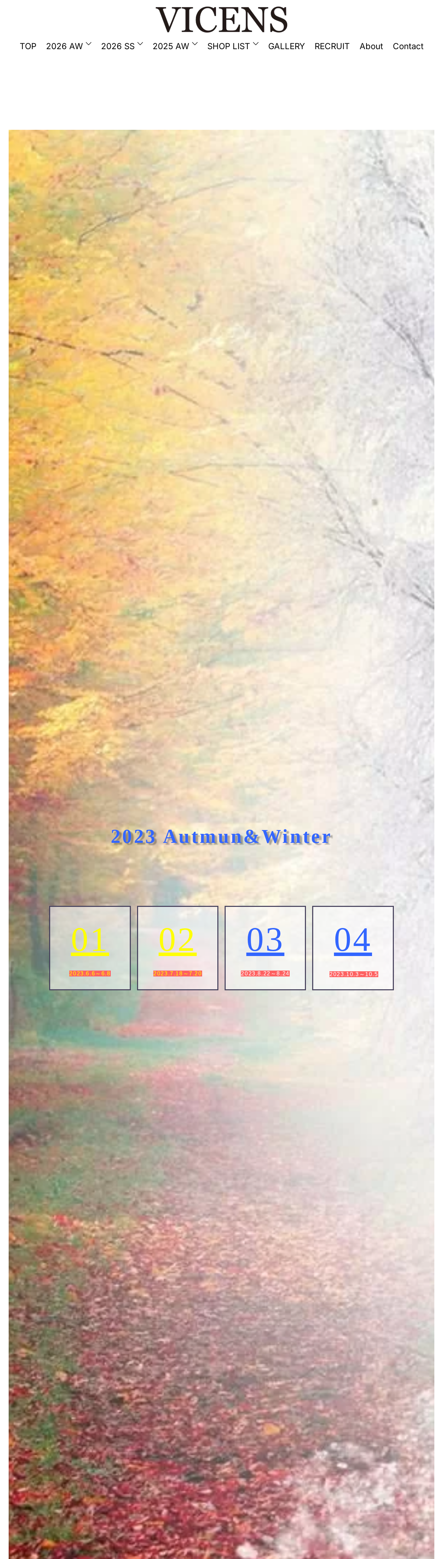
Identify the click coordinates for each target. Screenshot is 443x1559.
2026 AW (64, 46)
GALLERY (286, 46)
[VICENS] (221, 19)
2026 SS (118, 46)
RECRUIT (332, 46)
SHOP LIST (228, 46)
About (371, 46)
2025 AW (171, 46)
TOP (28, 46)
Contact (408, 46)
